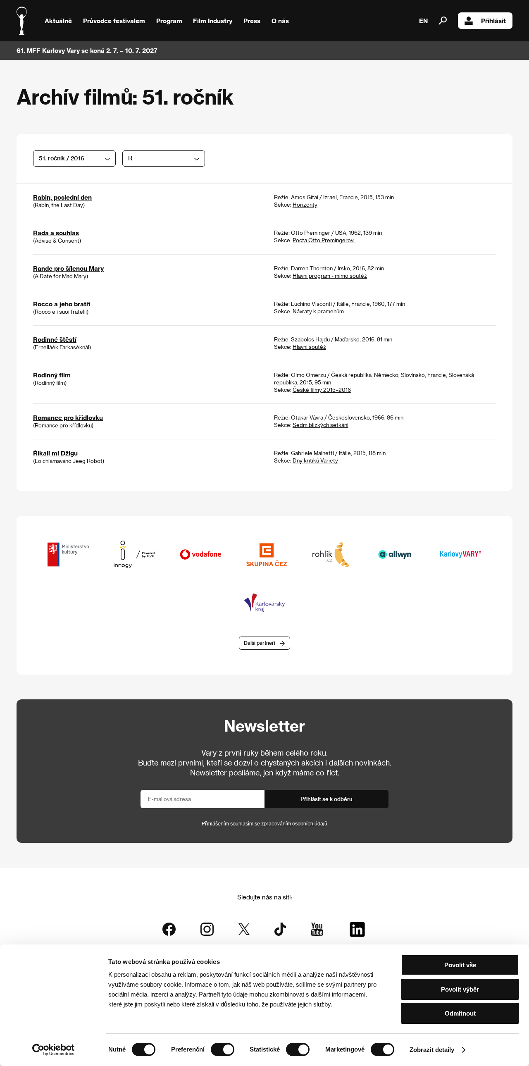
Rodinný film (52, 375)
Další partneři (259, 643)
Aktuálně (58, 20)
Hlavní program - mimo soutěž (330, 275)
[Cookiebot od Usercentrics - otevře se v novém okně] (53, 1050)
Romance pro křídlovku (68, 417)
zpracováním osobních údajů (294, 823)
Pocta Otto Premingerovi (324, 240)
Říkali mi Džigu (55, 453)
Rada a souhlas (56, 232)
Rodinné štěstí (54, 339)
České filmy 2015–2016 (322, 389)
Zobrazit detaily (432, 1049)
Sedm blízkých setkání (320, 425)
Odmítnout (460, 1013)
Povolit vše (460, 964)
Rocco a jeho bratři (62, 304)
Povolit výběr (460, 989)
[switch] (222, 1049)
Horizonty (305, 204)
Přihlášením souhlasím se (264, 823)
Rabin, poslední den (62, 197)
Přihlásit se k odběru (326, 799)
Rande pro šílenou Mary (68, 268)
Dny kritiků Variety (315, 460)
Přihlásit (493, 20)
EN (423, 20)
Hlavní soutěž (309, 346)
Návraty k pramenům (318, 311)
